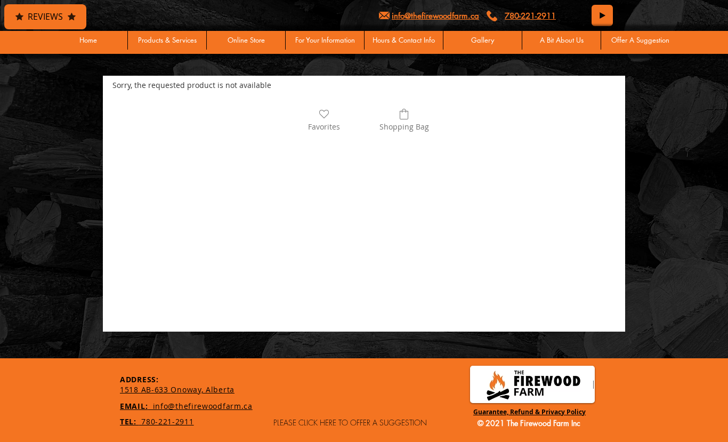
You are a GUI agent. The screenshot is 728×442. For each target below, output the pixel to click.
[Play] (602, 15)
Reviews (45, 16)
